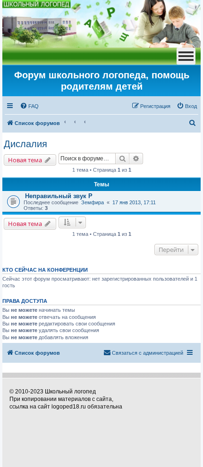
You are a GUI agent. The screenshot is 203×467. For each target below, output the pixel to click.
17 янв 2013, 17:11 (134, 202)
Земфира (92, 202)
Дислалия (25, 144)
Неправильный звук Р (59, 196)
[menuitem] (29, 106)
